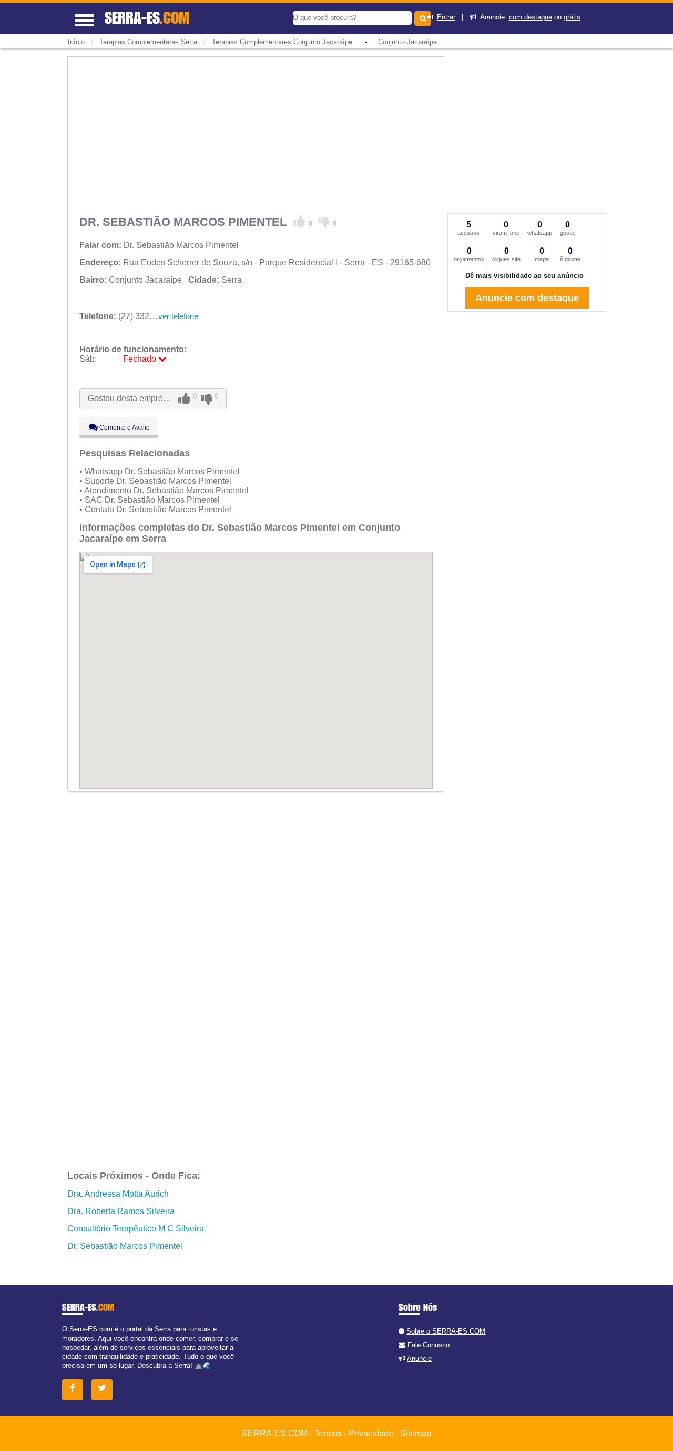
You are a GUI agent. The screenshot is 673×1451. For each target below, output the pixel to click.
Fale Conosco (428, 1345)
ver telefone (178, 316)
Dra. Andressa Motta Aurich (118, 1193)
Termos (328, 1433)
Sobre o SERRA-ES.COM (445, 1331)
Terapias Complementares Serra (148, 42)
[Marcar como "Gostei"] (299, 221)
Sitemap (415, 1433)
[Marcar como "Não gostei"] (324, 221)
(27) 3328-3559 (127, 316)
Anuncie (419, 1359)
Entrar (446, 17)
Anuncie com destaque (527, 298)
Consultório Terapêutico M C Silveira (135, 1228)
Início (76, 42)
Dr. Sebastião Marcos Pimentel (124, 1245)
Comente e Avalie (124, 427)
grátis (572, 17)
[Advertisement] (256, 134)
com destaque (530, 17)
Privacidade (371, 1433)
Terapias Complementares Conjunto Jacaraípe (282, 42)
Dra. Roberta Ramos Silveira (121, 1211)
